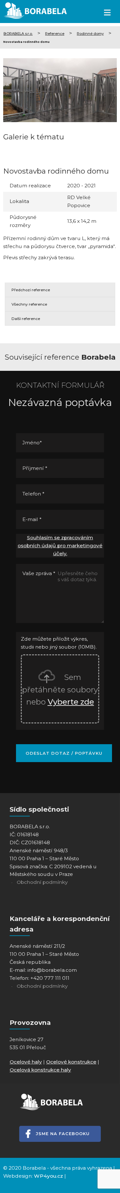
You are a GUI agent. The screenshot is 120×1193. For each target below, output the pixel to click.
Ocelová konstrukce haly (40, 1070)
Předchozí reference (31, 290)
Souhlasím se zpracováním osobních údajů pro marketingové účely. (60, 545)
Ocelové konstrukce (71, 1062)
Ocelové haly (26, 1062)
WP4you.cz (48, 1176)
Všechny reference (29, 304)
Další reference (26, 318)
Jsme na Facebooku (63, 1133)
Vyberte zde (71, 701)
